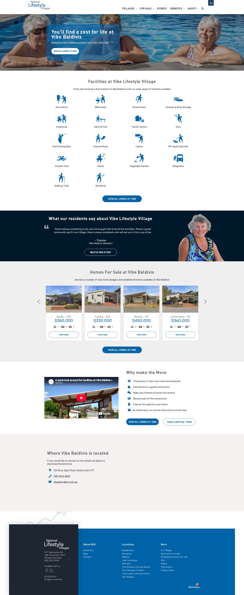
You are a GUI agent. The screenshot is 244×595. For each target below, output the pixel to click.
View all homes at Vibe (65, 51)
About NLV (88, 550)
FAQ (163, 560)
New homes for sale (170, 553)
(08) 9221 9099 (51, 560)
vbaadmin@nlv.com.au (65, 482)
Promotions (166, 567)
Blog (85, 553)
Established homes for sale (174, 557)
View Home (64, 335)
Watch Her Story (100, 252)
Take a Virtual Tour (179, 421)
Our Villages (166, 550)
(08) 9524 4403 (62, 476)
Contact (87, 557)
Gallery (164, 563)
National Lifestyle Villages (39, 5)
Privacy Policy (167, 570)
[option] (64, 313)
